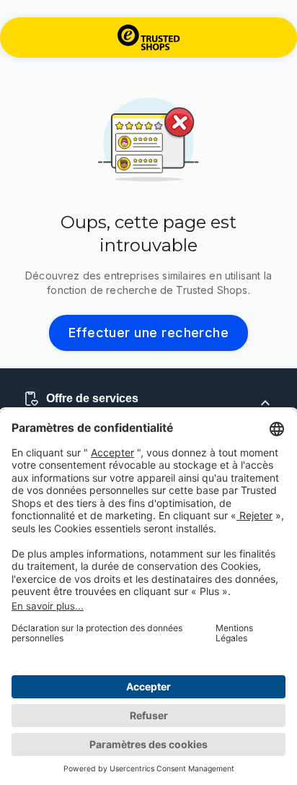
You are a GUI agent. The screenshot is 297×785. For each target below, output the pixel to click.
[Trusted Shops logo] (149, 38)
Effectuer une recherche (148, 332)
